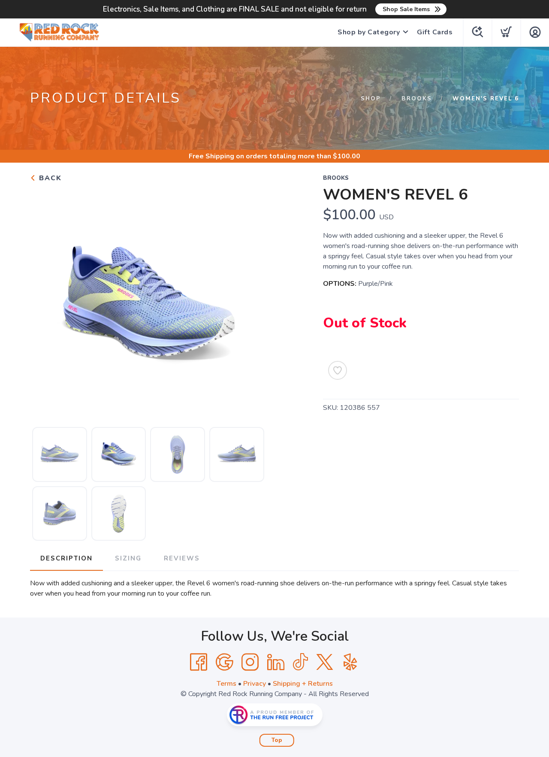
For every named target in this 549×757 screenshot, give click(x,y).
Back (49, 178)
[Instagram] (250, 662)
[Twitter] (325, 662)
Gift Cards (434, 32)
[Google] (224, 662)
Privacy (254, 683)
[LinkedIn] (276, 662)
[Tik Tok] (300, 662)
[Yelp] (350, 662)
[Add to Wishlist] (337, 370)
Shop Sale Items (406, 9)
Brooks (416, 99)
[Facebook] (198, 662)
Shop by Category (369, 32)
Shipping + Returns (303, 683)
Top (276, 740)
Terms (226, 683)
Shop (371, 99)
